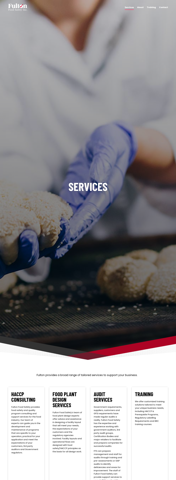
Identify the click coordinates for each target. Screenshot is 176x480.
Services (129, 7)
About (140, 7)
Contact (163, 7)
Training (151, 7)
